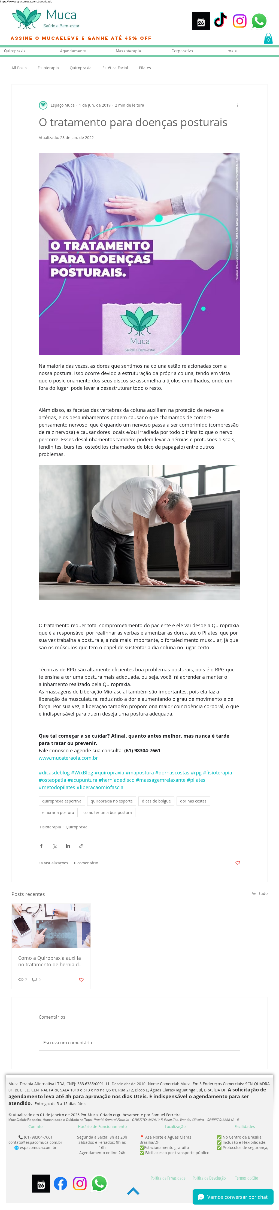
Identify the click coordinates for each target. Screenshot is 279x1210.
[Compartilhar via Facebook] (41, 846)
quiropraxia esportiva (61, 801)
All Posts (19, 67)
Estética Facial (115, 67)
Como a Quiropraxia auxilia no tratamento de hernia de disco (49, 961)
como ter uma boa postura (107, 812)
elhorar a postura (58, 812)
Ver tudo (260, 893)
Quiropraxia (81, 67)
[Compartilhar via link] (81, 846)
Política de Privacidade (168, 1178)
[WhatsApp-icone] (259, 21)
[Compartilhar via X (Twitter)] (54, 846)
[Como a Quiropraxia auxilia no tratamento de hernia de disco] (51, 926)
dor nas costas (193, 801)
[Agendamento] (201, 21)
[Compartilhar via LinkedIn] (68, 846)
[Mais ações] (237, 105)
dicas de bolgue (156, 801)
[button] (268, 38)
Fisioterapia (48, 67)
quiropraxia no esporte (112, 801)
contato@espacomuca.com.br (35, 1142)
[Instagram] (240, 21)
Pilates (145, 67)
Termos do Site (246, 1178)
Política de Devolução (209, 1178)
